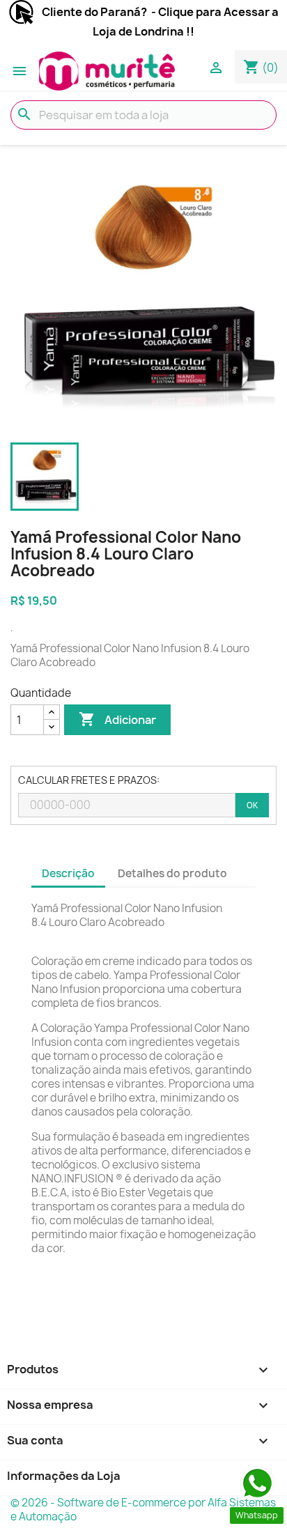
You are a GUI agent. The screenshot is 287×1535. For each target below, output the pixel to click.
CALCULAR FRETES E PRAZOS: (89, 780)
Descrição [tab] (68, 873)
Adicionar (117, 719)
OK (252, 805)
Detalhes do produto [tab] (172, 873)
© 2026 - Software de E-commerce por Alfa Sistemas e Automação (143, 1509)
